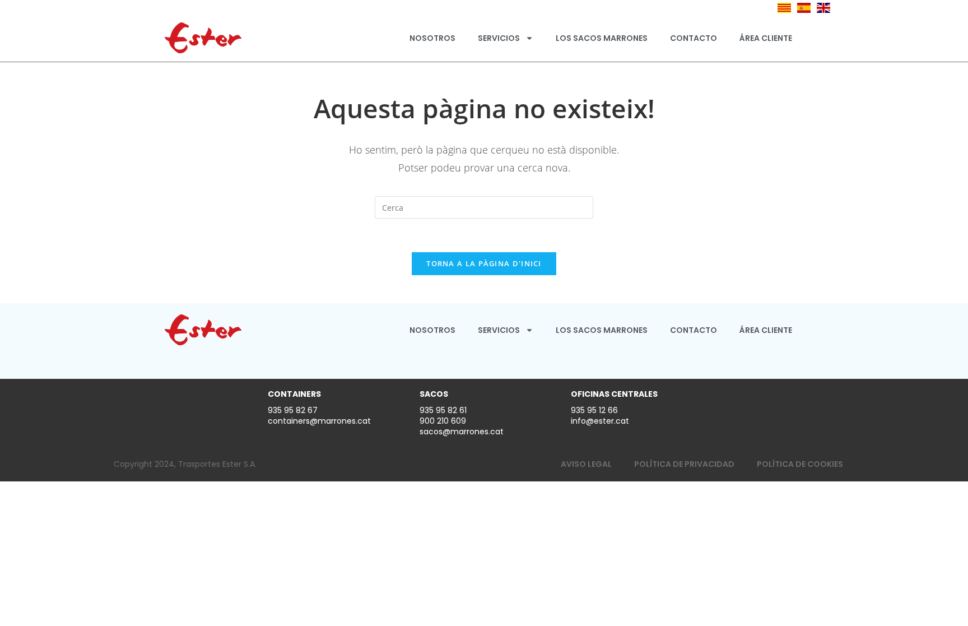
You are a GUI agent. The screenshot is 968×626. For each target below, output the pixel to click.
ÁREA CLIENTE (765, 38)
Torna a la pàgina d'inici (484, 263)
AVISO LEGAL (586, 464)
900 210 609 (443, 420)
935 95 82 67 (293, 410)
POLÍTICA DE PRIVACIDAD (684, 464)
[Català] (784, 7)
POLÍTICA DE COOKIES (800, 464)
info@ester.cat (600, 420)
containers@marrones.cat (319, 420)
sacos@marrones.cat (462, 431)
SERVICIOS (499, 38)
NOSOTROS (432, 38)
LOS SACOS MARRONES (602, 38)
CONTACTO (693, 38)
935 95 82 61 (443, 410)
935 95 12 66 (594, 410)
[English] (823, 7)
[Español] (804, 7)
